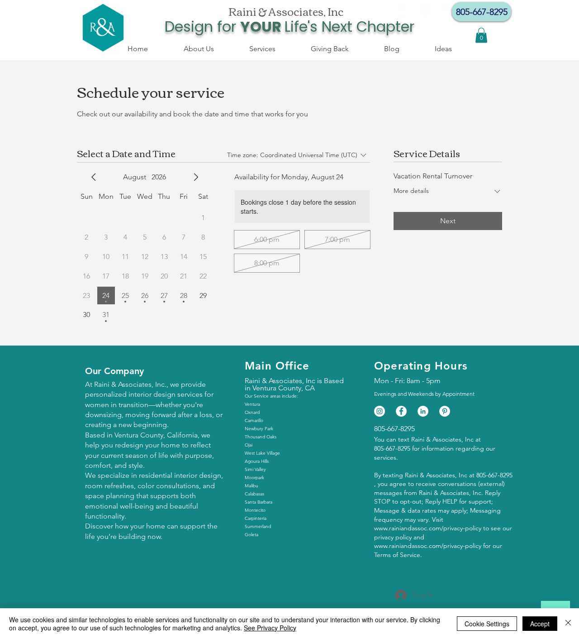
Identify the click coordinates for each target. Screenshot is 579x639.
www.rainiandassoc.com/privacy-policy (427, 528)
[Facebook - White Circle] (405, 11)
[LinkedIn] (423, 411)
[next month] (195, 177)
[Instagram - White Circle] (427, 11)
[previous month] (93, 177)
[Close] (568, 623)
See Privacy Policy (270, 627)
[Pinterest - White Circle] (444, 411)
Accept (540, 623)
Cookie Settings (487, 623)
